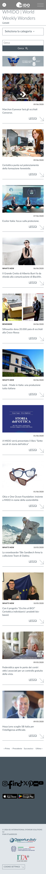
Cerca (21, 48)
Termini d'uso (7, 813)
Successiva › (29, 749)
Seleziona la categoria (18, 31)
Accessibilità (7, 815)
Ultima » (39, 749)
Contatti (5, 23)
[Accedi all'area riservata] (4, 5)
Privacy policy (8, 807)
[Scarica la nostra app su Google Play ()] (26, 797)
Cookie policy (8, 810)
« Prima (7, 749)
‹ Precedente (17, 749)
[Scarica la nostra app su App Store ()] (10, 797)
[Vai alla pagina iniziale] (23, 5)
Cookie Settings (12, 867)
